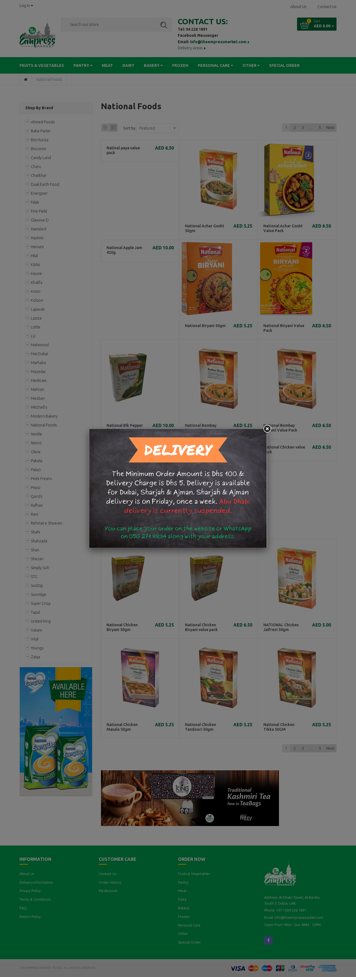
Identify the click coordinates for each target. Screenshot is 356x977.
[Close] (267, 429)
